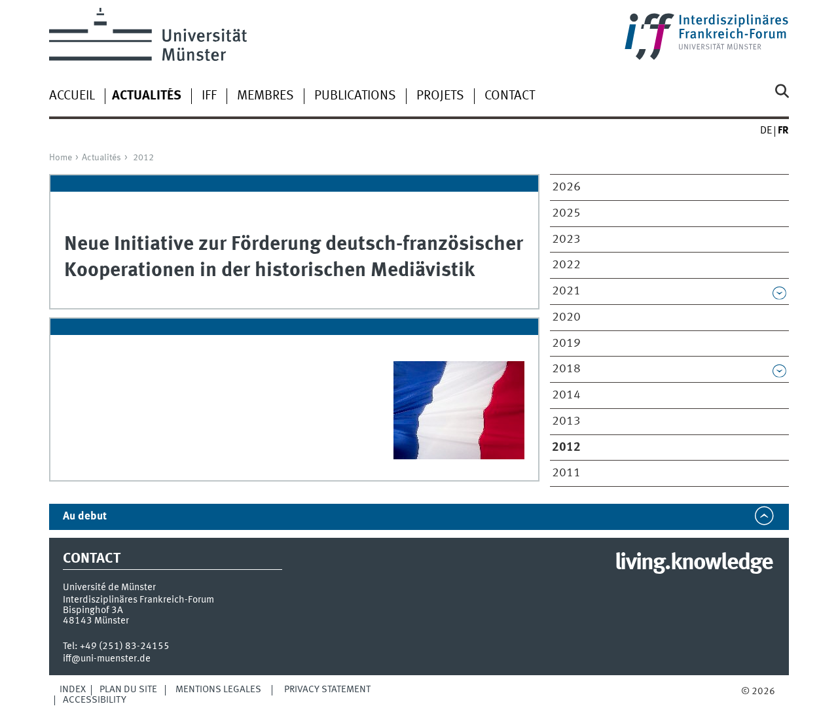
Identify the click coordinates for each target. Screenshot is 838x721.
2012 (143, 157)
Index (73, 689)
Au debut (85, 516)
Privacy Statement (327, 689)
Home (60, 157)
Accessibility (94, 700)
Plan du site (128, 689)
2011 (566, 473)
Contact (509, 96)
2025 (566, 213)
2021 (566, 291)
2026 (566, 187)
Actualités (101, 157)
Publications (355, 96)
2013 (566, 421)
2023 (566, 239)
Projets (440, 96)
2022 (566, 265)
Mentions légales (218, 689)
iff (209, 96)
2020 (566, 317)
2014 (566, 395)
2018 (566, 369)
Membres (265, 96)
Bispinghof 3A (93, 610)
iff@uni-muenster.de (107, 659)
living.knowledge (694, 563)
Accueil (72, 96)
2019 (566, 343)
